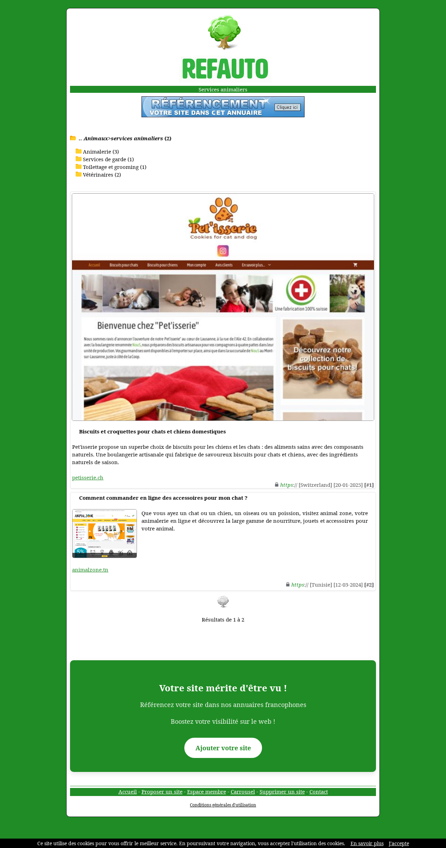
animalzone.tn (90, 569)
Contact (318, 791)
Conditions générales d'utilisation (223, 805)
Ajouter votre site (223, 748)
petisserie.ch (87, 477)
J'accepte (399, 843)
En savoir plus (367, 843)
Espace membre (206, 791)
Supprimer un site (282, 791)
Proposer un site (162, 791)
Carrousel (243, 791)
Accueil (127, 791)
